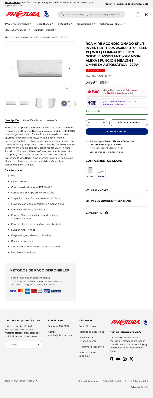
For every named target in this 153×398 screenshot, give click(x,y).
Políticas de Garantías (139, 387)
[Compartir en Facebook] (107, 213)
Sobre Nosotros (87, 326)
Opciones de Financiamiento (132, 4)
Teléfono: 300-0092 (58, 326)
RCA (88, 76)
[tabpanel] (40, 191)
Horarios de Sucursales (91, 331)
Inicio (7, 37)
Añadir (90, 176)
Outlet (108, 4)
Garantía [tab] (52, 120)
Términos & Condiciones (88, 381)
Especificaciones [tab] (33, 120)
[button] (146, 14)
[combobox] (91, 14)
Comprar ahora (116, 131)
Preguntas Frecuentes (91, 346)
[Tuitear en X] (101, 213)
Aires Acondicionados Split (22, 37)
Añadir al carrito (129, 122)
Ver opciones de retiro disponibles (106, 152)
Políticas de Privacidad (111, 381)
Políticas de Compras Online (136, 381)
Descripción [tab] (12, 120)
